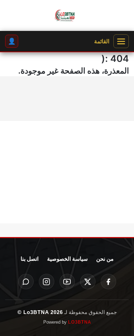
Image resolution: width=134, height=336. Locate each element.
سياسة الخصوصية (67, 259)
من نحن (105, 259)
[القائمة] (121, 41)
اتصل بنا (29, 259)
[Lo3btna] (67, 16)
